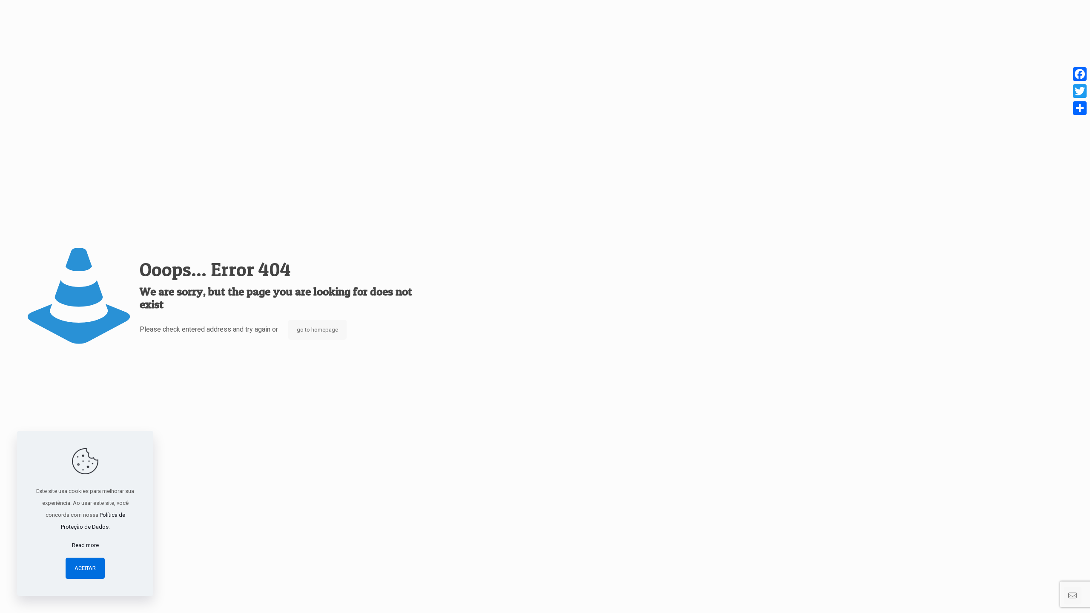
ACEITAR (85, 568)
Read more (85, 545)
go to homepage (317, 330)
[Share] (1079, 108)
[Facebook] (1079, 74)
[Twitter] (1079, 91)
